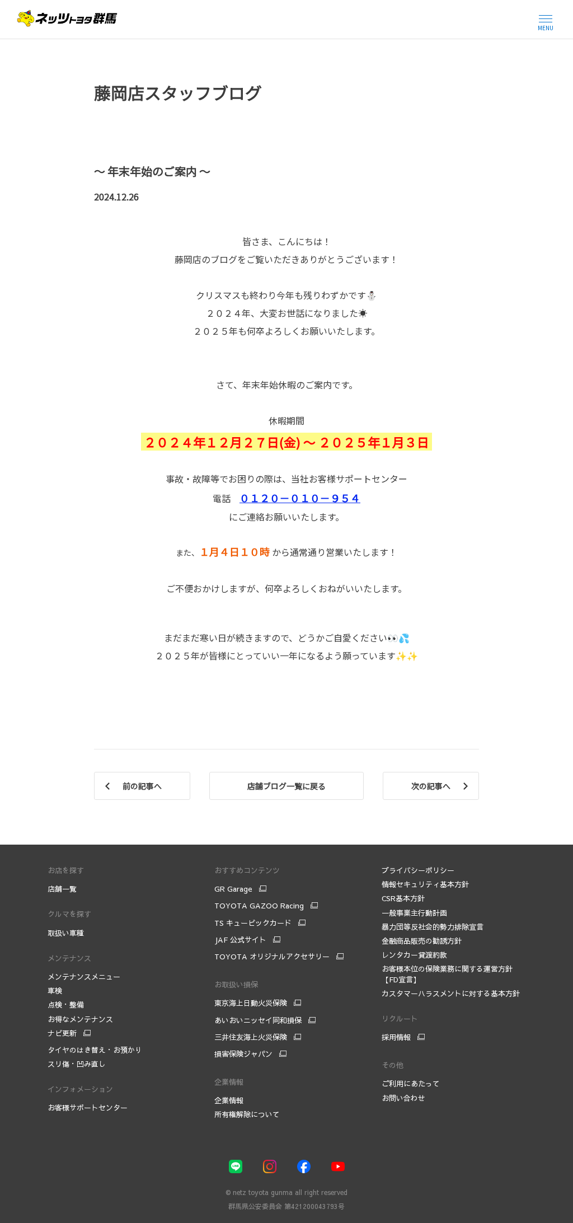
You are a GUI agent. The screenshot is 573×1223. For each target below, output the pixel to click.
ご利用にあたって (411, 1084)
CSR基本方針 (403, 898)
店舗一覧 (62, 889)
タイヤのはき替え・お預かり (95, 1050)
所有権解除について (247, 1114)
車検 (55, 991)
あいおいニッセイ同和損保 (258, 1020)
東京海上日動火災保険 (250, 1003)
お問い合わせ (403, 1098)
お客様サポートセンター (88, 1108)
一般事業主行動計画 (414, 913)
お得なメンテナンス (80, 1019)
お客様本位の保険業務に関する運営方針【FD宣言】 (447, 974)
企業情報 (228, 1100)
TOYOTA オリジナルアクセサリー (272, 957)
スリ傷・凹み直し (77, 1064)
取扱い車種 (66, 933)
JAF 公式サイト (240, 940)
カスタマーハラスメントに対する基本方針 (451, 993)
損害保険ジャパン (243, 1054)
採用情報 (396, 1037)
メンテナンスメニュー (84, 977)
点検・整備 (66, 1005)
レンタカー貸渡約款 (414, 955)
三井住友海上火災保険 (250, 1037)
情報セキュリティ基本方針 (425, 884)
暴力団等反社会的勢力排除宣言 (434, 927)
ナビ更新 (62, 1033)
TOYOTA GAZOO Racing (259, 906)
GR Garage (233, 889)
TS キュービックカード (253, 923)
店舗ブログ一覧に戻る (286, 785)
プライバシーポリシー (418, 870)
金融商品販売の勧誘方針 (422, 941)
